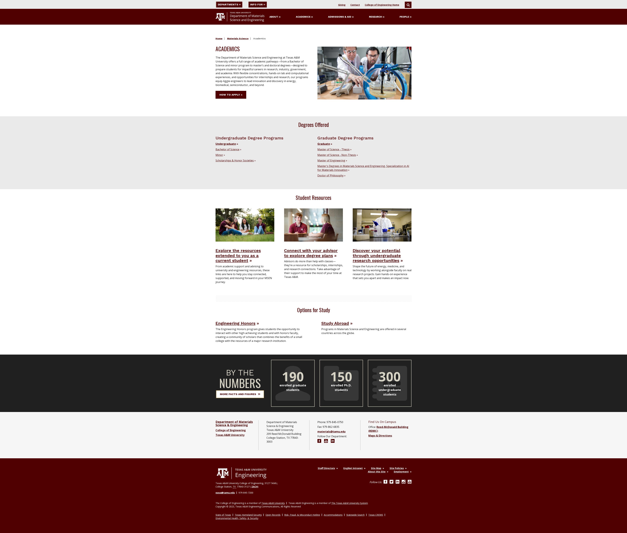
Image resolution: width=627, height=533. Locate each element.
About (273, 16)
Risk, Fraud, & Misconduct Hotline (302, 514)
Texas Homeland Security (248, 514)
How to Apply (229, 94)
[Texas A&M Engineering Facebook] (385, 482)
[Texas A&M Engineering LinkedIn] (397, 482)
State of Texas (223, 514)
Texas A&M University (230, 435)
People (404, 16)
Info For (256, 4)
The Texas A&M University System (349, 503)
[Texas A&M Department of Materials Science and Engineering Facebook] (319, 441)
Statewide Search (355, 514)
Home (219, 38)
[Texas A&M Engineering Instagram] (403, 482)
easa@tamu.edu (225, 492)
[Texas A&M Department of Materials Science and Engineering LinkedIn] (333, 441)
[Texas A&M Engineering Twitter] (391, 482)
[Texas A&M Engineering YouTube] (409, 482)
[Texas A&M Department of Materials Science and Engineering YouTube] (326, 441)
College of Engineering (231, 430)
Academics (303, 16)
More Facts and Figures (238, 394)
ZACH (254, 486)
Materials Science (238, 38)
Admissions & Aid (339, 16)
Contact (355, 4)
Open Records (273, 514)
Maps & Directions (380, 435)
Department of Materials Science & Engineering (234, 423)
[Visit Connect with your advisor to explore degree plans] (313, 225)
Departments (228, 4)
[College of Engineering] (242, 473)
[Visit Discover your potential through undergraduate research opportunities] (382, 225)
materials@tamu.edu (331, 431)
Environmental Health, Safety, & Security (237, 518)
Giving (342, 4)
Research (375, 16)
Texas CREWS (375, 514)
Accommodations (333, 514)
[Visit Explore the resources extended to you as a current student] (245, 225)
